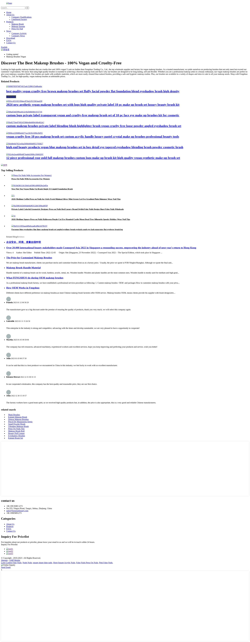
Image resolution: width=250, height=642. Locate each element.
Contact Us (10, 43)
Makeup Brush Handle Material (23, 267)
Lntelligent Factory (19, 19)
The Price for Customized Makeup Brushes (29, 257)
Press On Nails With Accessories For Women (30, 179)
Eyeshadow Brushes (16, 436)
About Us (10, 15)
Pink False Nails (106, 563)
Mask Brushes (14, 415)
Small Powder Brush (16, 424)
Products (9, 22)
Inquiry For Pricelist (9, 544)
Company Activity (19, 33)
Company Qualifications (21, 17)
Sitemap (4, 560)
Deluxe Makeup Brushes (18, 419)
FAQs (8, 40)
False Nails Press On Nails (87, 563)
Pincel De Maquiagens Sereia (20, 422)
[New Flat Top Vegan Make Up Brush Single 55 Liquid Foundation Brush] (29, 185)
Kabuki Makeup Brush (17, 417)
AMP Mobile (14, 560)
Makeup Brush (17, 24)
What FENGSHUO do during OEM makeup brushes (34, 277)
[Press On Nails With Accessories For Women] (31, 175)
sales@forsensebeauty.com (17, 511)
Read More (11, 97)
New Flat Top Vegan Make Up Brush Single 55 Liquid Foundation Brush (42, 189)
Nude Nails (27, 563)
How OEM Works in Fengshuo (22, 287)
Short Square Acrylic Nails (64, 563)
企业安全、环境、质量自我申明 (23, 242)
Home (8, 12)
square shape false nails (42, 563)
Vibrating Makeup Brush (18, 426)
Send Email (6, 567)
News (8, 31)
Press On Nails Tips (16, 429)
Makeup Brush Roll (16, 431)
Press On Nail (17, 29)
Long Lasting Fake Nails (11, 563)
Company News (18, 36)
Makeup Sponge (18, 26)
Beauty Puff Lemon (16, 433)
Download (10, 38)
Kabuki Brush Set (15, 438)
